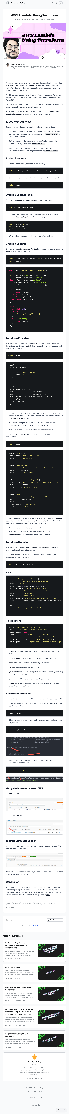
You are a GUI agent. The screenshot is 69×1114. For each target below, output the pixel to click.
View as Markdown (48, 20)
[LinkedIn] (24, 64)
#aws (8, 903)
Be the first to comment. (40, 926)
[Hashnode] (42, 1078)
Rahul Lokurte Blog (18, 3)
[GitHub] (30, 1078)
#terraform (16, 903)
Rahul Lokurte (15, 64)
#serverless (37, 903)
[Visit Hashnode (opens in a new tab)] (34, 1105)
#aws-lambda (27, 903)
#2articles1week (48, 903)
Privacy (35, 1091)
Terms (40, 1091)
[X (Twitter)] (22, 64)
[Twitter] (27, 1078)
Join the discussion (56, 920)
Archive (29, 1091)
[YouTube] (36, 1078)
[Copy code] (60, 169)
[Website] (39, 1078)
